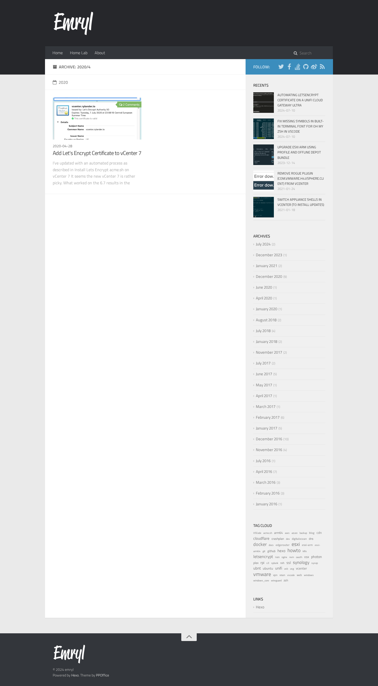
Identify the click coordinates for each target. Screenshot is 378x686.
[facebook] (289, 67)
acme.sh (267, 533)
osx (306, 556)
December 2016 (269, 439)
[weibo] (314, 67)
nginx (284, 557)
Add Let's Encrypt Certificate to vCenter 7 (97, 153)
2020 (63, 82)
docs (271, 545)
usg (292, 569)
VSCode (257, 533)
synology (301, 562)
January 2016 (266, 504)
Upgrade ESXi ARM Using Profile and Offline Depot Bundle (299, 152)
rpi (262, 562)
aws (287, 533)
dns (311, 538)
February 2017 (268, 417)
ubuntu (268, 568)
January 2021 (266, 266)
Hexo (260, 607)
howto (294, 550)
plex (255, 562)
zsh (286, 580)
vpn (275, 575)
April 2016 (264, 471)
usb (286, 569)
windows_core (261, 580)
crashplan (278, 538)
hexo (281, 551)
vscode (291, 575)
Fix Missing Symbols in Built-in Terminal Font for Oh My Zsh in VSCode (300, 126)
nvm (291, 557)
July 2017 (263, 363)
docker (260, 544)
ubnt (257, 568)
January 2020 (266, 309)
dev (288, 539)
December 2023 (269, 255)
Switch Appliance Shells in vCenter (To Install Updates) (300, 202)
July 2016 (263, 461)
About (100, 53)
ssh (282, 563)
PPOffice (102, 675)
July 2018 (263, 331)
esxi (296, 544)
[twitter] (281, 67)
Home (57, 53)
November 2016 (269, 450)
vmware (262, 574)
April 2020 (264, 298)
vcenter (301, 568)
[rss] (322, 67)
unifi (278, 568)
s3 (267, 563)
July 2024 (263, 244)
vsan (282, 575)
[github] (306, 67)
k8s (305, 551)
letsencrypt (263, 556)
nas (277, 557)
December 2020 (269, 276)
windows (309, 575)
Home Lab (78, 53)
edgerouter (283, 545)
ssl (288, 562)
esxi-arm (307, 545)
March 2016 (265, 482)
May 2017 (264, 385)
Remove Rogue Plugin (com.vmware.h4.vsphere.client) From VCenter (300, 178)
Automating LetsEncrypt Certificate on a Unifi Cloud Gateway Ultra (300, 100)
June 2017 (264, 374)
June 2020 (264, 287)
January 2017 (266, 428)
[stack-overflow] (297, 67)
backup (303, 533)
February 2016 (268, 493)
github (271, 550)
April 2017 (264, 396)
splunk (274, 563)
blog (311, 533)
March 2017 (265, 406)
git (264, 551)
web (299, 575)
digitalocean (299, 539)
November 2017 (269, 352)
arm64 (278, 532)
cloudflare (261, 538)
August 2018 (266, 320)
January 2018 (266, 341)
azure (295, 533)
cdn (319, 532)
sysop (314, 563)
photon (316, 556)
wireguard (276, 580)
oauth (299, 557)
